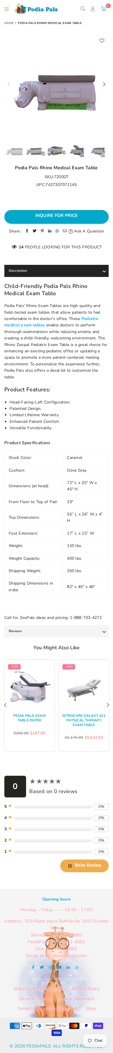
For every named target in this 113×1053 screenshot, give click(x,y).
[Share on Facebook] (27, 231)
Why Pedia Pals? (63, 1008)
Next (104, 84)
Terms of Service (35, 999)
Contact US (28, 1008)
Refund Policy (86, 989)
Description (18, 270)
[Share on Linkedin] (50, 231)
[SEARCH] (83, 8)
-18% (69, 667)
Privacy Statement (75, 999)
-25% (14, 667)
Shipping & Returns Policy (39, 989)
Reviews (15, 631)
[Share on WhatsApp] (57, 231)
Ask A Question (88, 231)
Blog (91, 1008)
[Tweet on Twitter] (35, 231)
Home (9, 23)
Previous (8, 84)
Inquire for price (56, 215)
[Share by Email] (65, 231)
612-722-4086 (62, 949)
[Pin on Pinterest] (42, 231)
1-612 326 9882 (65, 935)
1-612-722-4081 (67, 942)
